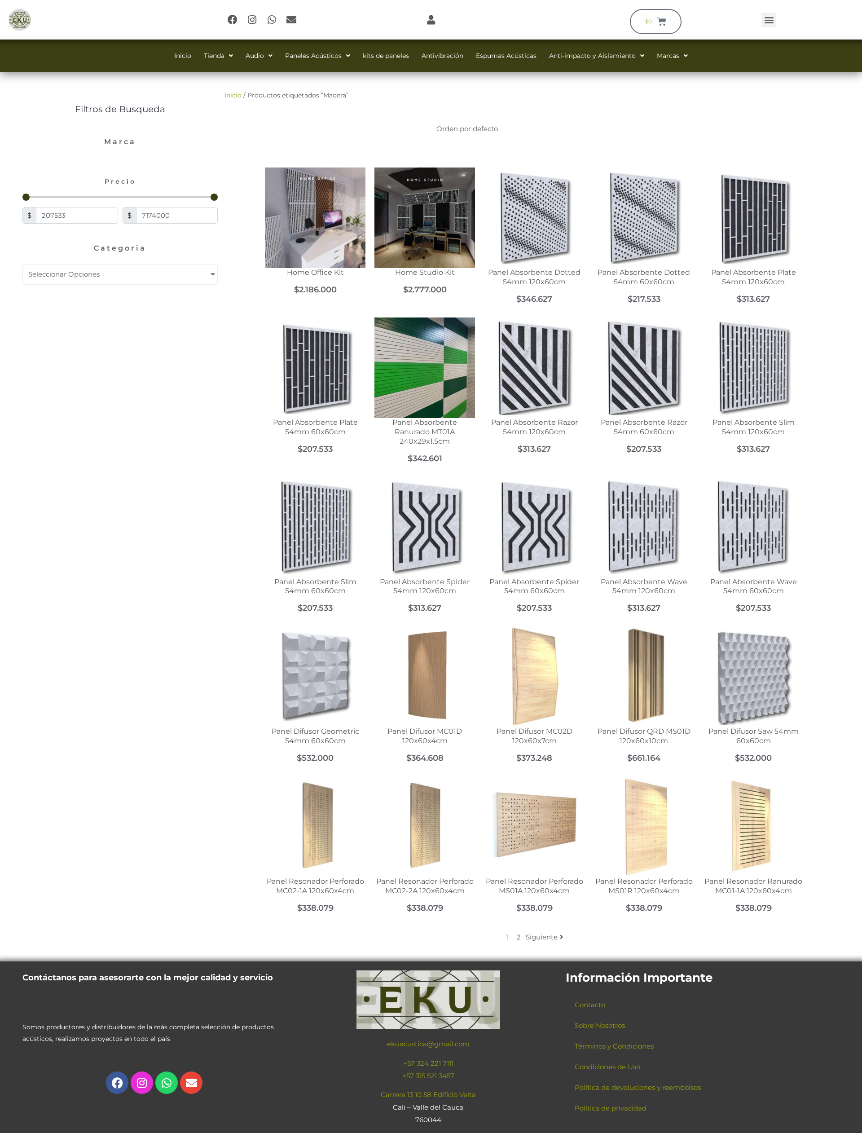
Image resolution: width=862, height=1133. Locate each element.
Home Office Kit (315, 272)
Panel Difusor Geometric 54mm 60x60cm (315, 736)
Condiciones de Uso (607, 1066)
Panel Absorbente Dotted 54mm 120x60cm (534, 277)
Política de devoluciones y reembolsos (638, 1087)
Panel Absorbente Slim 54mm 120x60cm (753, 427)
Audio (255, 56)
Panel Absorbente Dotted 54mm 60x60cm (644, 277)
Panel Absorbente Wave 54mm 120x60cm (644, 586)
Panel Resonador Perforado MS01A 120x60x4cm (534, 886)
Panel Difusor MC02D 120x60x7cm (534, 736)
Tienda (214, 56)
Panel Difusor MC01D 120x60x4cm (424, 736)
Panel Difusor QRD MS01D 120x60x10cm (644, 736)
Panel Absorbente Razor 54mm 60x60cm (644, 427)
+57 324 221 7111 (428, 1063)
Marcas (668, 56)
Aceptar (581, 1119)
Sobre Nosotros (600, 1025)
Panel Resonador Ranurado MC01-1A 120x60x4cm (753, 886)
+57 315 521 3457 (428, 1075)
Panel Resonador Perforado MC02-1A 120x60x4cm (315, 886)
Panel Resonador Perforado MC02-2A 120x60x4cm (425, 886)
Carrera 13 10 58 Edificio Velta (428, 1094)
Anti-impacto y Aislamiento (592, 56)
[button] (768, 20)
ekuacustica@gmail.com (428, 1044)
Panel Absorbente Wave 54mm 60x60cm (753, 586)
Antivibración (442, 56)
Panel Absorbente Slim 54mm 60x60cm (315, 586)
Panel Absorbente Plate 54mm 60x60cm (315, 427)
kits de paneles (386, 56)
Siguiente (542, 937)
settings (514, 1123)
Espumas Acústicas (506, 56)
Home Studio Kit (425, 272)
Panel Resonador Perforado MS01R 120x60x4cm (644, 886)
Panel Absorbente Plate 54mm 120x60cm (753, 277)
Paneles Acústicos (313, 56)
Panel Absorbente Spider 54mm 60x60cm (534, 586)
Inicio (182, 56)
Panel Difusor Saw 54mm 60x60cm (753, 736)
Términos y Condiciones (614, 1046)
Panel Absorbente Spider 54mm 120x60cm (425, 586)
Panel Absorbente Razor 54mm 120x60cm (534, 427)
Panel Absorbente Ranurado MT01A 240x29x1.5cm (424, 431)
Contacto (590, 1005)
